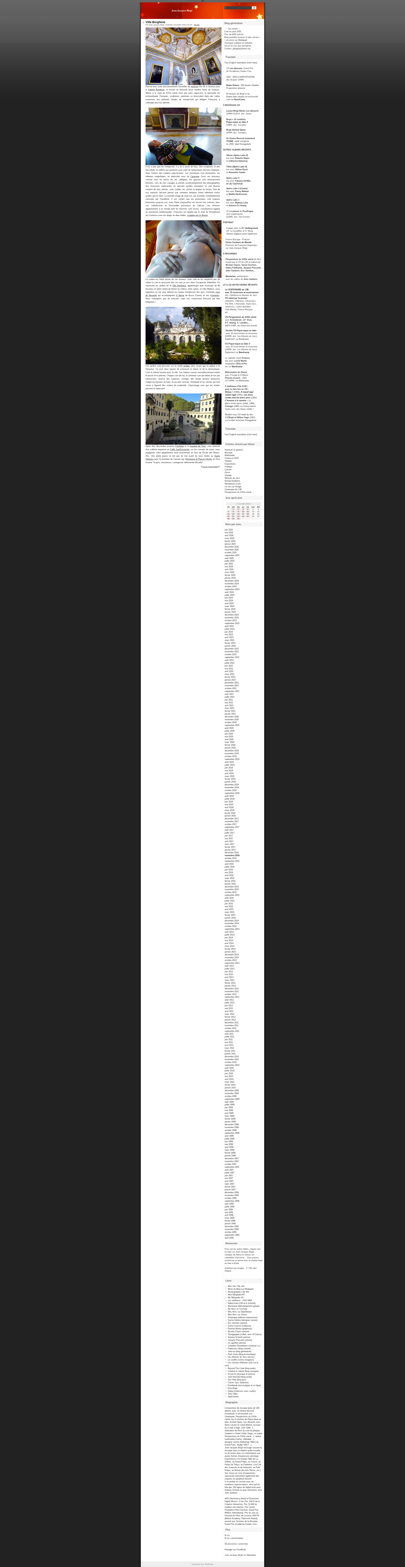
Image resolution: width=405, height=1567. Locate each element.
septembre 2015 (232, 895)
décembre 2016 (232, 852)
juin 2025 (229, 564)
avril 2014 (229, 943)
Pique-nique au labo (246, 330)
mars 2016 (229, 878)
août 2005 (229, 1238)
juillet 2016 (229, 867)
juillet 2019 (229, 765)
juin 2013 (229, 971)
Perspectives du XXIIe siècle (242, 317)
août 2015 (229, 898)
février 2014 (230, 949)
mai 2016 (229, 872)
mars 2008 (229, 1150)
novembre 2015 (232, 889)
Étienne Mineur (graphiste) (240, 1328)
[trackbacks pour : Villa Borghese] (219, 467)
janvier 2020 (230, 748)
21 (228, 516)
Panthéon (179, 446)
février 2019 (230, 779)
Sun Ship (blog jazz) (237, 1379)
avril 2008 (229, 1147)
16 (238, 514)
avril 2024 (229, 603)
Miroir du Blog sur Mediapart (241, 1289)
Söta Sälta (232, 1394)
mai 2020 (229, 736)
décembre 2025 (232, 547)
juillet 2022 (229, 663)
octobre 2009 (231, 1096)
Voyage (196, 25)
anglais (186, 366)
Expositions (230, 464)
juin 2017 (229, 835)
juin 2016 (229, 869)
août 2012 (229, 1000)
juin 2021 (229, 700)
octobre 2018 (231, 790)
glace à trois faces (233, 403)
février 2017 (230, 847)
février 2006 (230, 1221)
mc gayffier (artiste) (237, 1343)
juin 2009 (229, 1107)
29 (233, 519)
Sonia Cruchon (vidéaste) (239, 1326)
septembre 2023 (232, 623)
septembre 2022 (232, 657)
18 (248, 514)
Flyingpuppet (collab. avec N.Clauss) (245, 1334)
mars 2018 (229, 810)
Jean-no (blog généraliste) (239, 1351)
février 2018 (230, 813)
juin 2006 (229, 1209)
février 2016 (230, 881)
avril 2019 (229, 773)
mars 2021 (229, 708)
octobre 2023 (231, 620)
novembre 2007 (232, 1161)
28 (228, 519)
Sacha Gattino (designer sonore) (242, 1320)
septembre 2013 (232, 963)
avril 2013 (229, 977)
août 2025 (229, 558)
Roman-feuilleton (232, 481)
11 (248, 511)
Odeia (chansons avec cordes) (242, 1391)
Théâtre (228, 461)
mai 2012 (229, 1008)
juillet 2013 (229, 969)
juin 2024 (229, 597)
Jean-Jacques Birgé (182, 10)
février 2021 (230, 711)
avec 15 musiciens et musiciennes (242, 292)
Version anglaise (233, 234)
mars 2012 (229, 1014)
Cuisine (228, 469)
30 (238, 519)
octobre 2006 (231, 1198)
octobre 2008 (231, 1130)
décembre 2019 (232, 750)
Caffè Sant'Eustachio (180, 449)
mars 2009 (229, 1116)
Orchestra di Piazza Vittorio (199, 459)
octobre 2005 (231, 1232)
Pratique (228, 467)
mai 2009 (229, 1110)
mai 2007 (229, 1178)
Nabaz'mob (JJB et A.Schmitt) (241, 1303)
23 (238, 516)
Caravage (194, 176)
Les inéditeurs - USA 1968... (241, 1300)
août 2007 (229, 1170)
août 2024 (229, 592)
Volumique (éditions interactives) (243, 1317)
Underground (251, 228)
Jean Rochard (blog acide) (240, 1377)
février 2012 (230, 1017)
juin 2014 (229, 937)
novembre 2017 (232, 821)
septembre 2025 (232, 555)
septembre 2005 (232, 1235)
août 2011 (229, 1034)
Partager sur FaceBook (235, 1549)
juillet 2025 (229, 561)
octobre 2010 (231, 1062)
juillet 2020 (229, 731)
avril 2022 (229, 671)
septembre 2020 (232, 725)
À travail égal (247, 392)
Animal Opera (239, 130)
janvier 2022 (230, 680)
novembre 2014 (232, 923)
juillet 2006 (229, 1206)
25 (248, 516)
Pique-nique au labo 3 (239, 344)
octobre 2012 (231, 994)
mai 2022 (229, 668)
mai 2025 (229, 566)
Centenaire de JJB (233, 489)
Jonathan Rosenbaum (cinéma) (242, 1346)
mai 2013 (229, 974)
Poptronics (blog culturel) (239, 1348)
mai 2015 (229, 906)
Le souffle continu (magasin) (241, 1360)
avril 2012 (229, 1011)
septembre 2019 (232, 759)
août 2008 (229, 1136)
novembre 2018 (232, 787)
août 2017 (229, 830)
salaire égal (230, 395)
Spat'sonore (233, 1396)
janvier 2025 (230, 578)
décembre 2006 (232, 1192)
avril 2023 (229, 637)
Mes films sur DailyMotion (240, 1312)
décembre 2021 (232, 683)
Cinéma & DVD (232, 458)
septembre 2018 (232, 793)
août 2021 (229, 694)
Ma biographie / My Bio (238, 1292)
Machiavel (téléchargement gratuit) (243, 1306)
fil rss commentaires (234, 1538)
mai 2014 (229, 940)
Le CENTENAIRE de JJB (237, 289)
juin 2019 (229, 768)
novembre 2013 (232, 957)
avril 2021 (229, 705)
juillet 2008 (229, 1139)
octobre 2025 (231, 552)
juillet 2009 (229, 1104)
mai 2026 (229, 532)
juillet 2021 (229, 697)
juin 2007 (229, 1175)
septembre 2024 (232, 589)
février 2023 (230, 643)
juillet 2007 (229, 1172)
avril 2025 (229, 569)
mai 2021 (229, 702)
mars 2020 (229, 742)
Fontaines (214, 295)
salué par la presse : (238, 298)
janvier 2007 (230, 1189)
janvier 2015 (230, 918)
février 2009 (230, 1119)
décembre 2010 (232, 1056)
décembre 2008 (232, 1124)
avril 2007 (229, 1181)
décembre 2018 (232, 784)
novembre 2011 (232, 1025)
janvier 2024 (230, 612)
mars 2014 (229, 946)
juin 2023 (229, 632)
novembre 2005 (232, 1229)
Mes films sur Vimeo (237, 1314)
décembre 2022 (232, 649)
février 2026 (230, 541)
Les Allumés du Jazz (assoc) (241, 1357)
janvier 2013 (230, 986)
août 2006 (229, 1204)
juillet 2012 (229, 1002)
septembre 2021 (232, 691)
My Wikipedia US (236, 1297)
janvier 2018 (230, 816)
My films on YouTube (237, 1309)
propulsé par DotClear (202, 1564)
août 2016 (229, 864)
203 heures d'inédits (250, 85)
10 (243, 511)
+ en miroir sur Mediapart (235, 40)
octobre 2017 (231, 824)
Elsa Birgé (232, 1388)
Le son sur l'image (233, 486)
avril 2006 (229, 1215)
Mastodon (251, 1555)
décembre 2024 (232, 581)
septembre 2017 (232, 827)
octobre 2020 (231, 722)
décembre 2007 (232, 1158)
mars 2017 (229, 844)
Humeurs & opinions (234, 450)
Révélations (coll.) (233, 484)
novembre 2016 (232, 855)
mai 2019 (229, 770)
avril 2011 (229, 1045)
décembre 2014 (232, 920)
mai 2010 (229, 1076)
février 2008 (230, 1153)
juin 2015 (229, 903)
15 (233, 514)
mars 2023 (229, 640)
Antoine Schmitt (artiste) (239, 1337)
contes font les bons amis (237, 397)
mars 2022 (229, 674)
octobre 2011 (230, 1028)
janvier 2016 (230, 884)
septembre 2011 (232, 1031)
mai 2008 (229, 1144)
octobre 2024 (231, 586)
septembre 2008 (232, 1133)
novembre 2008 (232, 1127)
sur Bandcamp (242, 380)
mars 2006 (229, 1218)
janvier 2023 (230, 646)
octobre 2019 (231, 756)
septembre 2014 (232, 929)
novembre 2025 (232, 549)
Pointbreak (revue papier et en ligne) (244, 1385)
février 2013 (230, 983)
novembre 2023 (232, 617)
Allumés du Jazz (232, 478)
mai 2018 (229, 804)
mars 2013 (229, 980)
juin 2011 (229, 1039)
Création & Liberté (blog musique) (243, 1371)
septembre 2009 (232, 1099)
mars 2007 (229, 1184)
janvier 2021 (230, 714)
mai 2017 (229, 838)
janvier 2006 (230, 1223)
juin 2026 (229, 530)
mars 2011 (229, 1048)
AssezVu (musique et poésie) (241, 1374)
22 (233, 516)
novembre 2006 (232, 1195)
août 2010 (229, 1068)
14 (228, 514)
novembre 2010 (232, 1059)
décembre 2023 (232, 615)
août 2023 (229, 626)
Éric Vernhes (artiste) (237, 1323)
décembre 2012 (232, 988)
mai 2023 (229, 634)
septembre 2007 (232, 1167)
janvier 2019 (230, 782)
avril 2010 (229, 1079)
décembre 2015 (232, 886)
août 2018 (229, 796)
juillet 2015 (229, 901)
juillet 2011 (229, 1036)
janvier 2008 (230, 1155)
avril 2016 (229, 875)
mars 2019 (229, 776)
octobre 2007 (231, 1164)
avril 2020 (229, 739)
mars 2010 (229, 1082)
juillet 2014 (229, 935)
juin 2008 (229, 1141)
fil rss (227, 1535)
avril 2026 (229, 535)
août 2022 (229, 660)
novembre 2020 (232, 719)
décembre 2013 (232, 954)
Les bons (248, 395)
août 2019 (229, 762)
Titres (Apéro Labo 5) (236, 166)
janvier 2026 (230, 544)
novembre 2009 (232, 1093)
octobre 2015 (231, 892)
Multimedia (230, 455)
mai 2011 (229, 1042)
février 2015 (230, 915)
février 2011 (230, 1051)
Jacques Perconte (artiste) (240, 1340)
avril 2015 (229, 909)
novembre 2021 (232, 685)
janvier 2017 (230, 850)
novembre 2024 (232, 583)
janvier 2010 (230, 1087)
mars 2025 (229, 572)
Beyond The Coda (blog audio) (241, 1368)
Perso (227, 472)
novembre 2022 (232, 651)
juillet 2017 (229, 833)
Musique (228, 452)
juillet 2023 (229, 629)
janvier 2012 (230, 1020)
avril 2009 (229, 1113)
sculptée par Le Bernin (197, 215)
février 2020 (230, 745)
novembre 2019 (232, 753)
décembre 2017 (232, 818)
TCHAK (229, 141)
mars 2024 (229, 606)
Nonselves (231, 276)
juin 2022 (229, 666)
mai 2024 (229, 600)
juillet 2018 (229, 799)
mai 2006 (229, 1212)
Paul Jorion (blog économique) (241, 1354)
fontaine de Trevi (198, 446)
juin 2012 (229, 1005)
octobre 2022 (231, 654)
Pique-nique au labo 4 (237, 122)
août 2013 (229, 966)
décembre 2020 (232, 716)
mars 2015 (229, 912)
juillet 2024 (229, 595)
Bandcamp (244, 339)
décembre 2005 (232, 1226)
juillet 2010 (229, 1070)
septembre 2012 (232, 997)
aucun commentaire (210, 467)
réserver (194, 86)
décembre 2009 (232, 1090)
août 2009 (229, 1102)
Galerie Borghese (156, 89)
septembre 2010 (232, 1065)
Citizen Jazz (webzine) (238, 1382)
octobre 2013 (231, 960)
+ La (249, 400)
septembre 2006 (232, 1201)
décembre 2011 (232, 1022)
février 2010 (230, 1085)
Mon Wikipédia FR (236, 1294)
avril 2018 (229, 807)
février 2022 (230, 677)
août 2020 (229, 728)
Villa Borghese (155, 22)
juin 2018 (229, 801)
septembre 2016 (232, 861)
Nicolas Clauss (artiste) (238, 1331)
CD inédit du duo (239, 414)
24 (243, 516)
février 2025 (230, 575)
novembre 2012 (232, 991)
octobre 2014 (231, 926)
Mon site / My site (236, 1286)
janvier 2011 (230, 1054)
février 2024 (230, 609)
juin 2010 (229, 1073)
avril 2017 (229, 841)
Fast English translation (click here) (241, 62)
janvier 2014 (230, 952)
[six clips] (224, 270)
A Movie (180, 295)
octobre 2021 (231, 688)
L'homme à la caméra (235, 400)
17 (243, 514)
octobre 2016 (231, 858)
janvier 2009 (230, 1121)
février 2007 (230, 1187)
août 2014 (229, 932)
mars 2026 (229, 538)
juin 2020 (229, 734)
